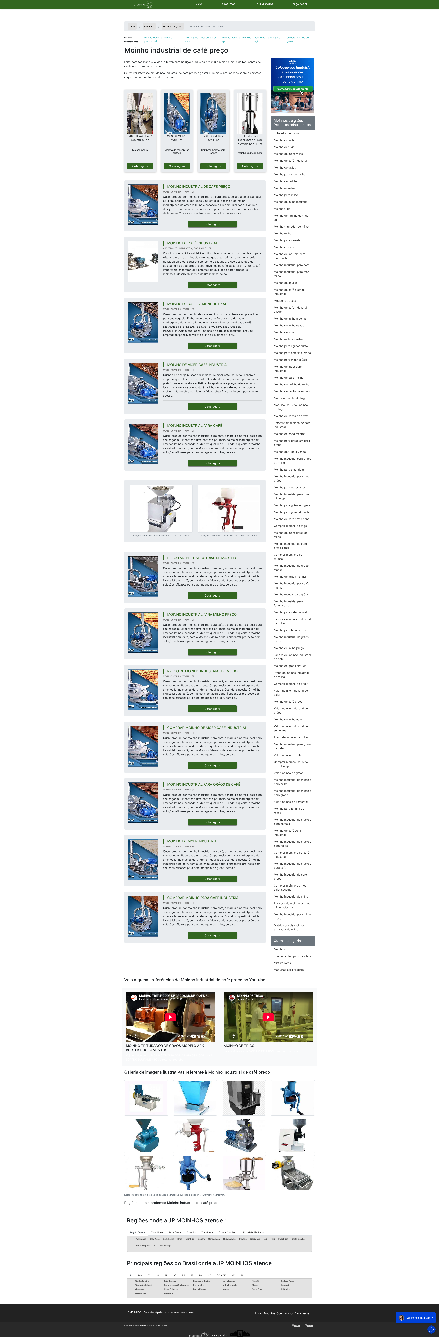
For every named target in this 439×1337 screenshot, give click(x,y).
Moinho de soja (284, 332)
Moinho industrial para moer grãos (292, 478)
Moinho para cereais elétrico (292, 353)
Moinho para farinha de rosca (289, 810)
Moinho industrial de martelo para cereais (292, 821)
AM (233, 1275)
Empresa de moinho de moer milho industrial (292, 905)
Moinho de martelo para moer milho (289, 256)
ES (149, 1275)
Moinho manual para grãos (291, 594)
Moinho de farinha (285, 181)
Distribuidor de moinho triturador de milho (289, 927)
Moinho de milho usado (289, 325)
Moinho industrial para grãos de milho (292, 460)
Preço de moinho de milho (291, 737)
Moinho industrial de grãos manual (291, 567)
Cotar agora (140, 166)
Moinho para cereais (287, 240)
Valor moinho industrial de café (291, 692)
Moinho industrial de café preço (290, 876)
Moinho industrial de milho (291, 896)
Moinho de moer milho (288, 153)
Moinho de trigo (284, 147)
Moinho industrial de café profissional (158, 39)
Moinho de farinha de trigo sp (291, 217)
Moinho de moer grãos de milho (290, 535)
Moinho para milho (286, 195)
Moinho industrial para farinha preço (288, 603)
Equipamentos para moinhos (292, 956)
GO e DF (221, 1275)
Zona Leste (207, 1232)
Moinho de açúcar (285, 283)
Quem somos (265, 4)
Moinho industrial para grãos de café (292, 746)
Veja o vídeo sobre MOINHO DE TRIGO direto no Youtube (261, 1051)
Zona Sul (191, 1232)
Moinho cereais (284, 247)
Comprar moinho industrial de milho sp (291, 764)
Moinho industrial (285, 188)
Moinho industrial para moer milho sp (292, 496)
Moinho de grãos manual (290, 576)
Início (258, 1313)
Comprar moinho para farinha (288, 556)
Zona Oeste (175, 1232)
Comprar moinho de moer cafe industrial (290, 887)
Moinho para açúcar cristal (291, 346)
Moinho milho (282, 233)
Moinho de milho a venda (290, 318)
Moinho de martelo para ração (267, 39)
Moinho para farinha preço (291, 630)
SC (174, 1275)
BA (200, 1275)
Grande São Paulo (228, 1232)
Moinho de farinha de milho (291, 384)
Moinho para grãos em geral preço (200, 39)
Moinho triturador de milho (291, 226)
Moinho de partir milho (289, 377)
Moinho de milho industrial (291, 202)
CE (209, 1275)
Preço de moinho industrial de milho (291, 675)
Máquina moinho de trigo (290, 398)
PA (242, 1275)
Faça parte (300, 4)
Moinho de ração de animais (292, 391)
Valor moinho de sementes (291, 801)
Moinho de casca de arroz (291, 416)
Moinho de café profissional (292, 519)
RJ (131, 1275)
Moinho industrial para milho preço (292, 916)
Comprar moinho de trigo (290, 526)
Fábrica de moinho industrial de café (292, 657)
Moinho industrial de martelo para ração (292, 843)
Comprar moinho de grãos (298, 39)
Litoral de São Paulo (253, 1232)
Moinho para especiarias (290, 487)
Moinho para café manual (290, 612)
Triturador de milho (286, 133)
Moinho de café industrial (290, 160)
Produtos (228, 4)
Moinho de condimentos (289, 434)
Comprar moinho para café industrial (291, 854)
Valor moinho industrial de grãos (291, 710)
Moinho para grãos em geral (292, 505)
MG (140, 1275)
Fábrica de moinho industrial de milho (292, 621)
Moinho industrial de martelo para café (292, 865)
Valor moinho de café (288, 755)
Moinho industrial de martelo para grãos (292, 793)
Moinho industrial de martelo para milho (292, 782)
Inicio (198, 4)
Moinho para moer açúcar (290, 359)
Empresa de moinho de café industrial (292, 425)
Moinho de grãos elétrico (290, 666)
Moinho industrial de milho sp (236, 39)
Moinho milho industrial (289, 339)
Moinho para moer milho (290, 174)
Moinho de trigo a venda (290, 451)
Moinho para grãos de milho (292, 512)
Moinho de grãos (285, 167)
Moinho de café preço (288, 701)
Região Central (137, 1232)
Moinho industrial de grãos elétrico (291, 639)
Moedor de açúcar (286, 300)
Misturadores (282, 963)
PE (192, 1275)
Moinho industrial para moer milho (292, 274)
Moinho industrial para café (291, 265)
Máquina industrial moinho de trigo (291, 407)
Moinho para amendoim (289, 469)
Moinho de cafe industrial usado (290, 309)
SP (157, 1275)
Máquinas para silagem (289, 969)
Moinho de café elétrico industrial (289, 292)
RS (183, 1275)
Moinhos (279, 949)
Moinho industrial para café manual (291, 585)
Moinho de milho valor (288, 719)
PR (166, 1275)
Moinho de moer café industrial (288, 368)
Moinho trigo (282, 208)
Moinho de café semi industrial (287, 832)
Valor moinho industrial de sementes (291, 728)
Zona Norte (157, 1232)
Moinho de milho (284, 140)
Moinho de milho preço (289, 648)
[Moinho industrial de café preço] (140, 113)
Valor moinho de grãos (288, 773)
